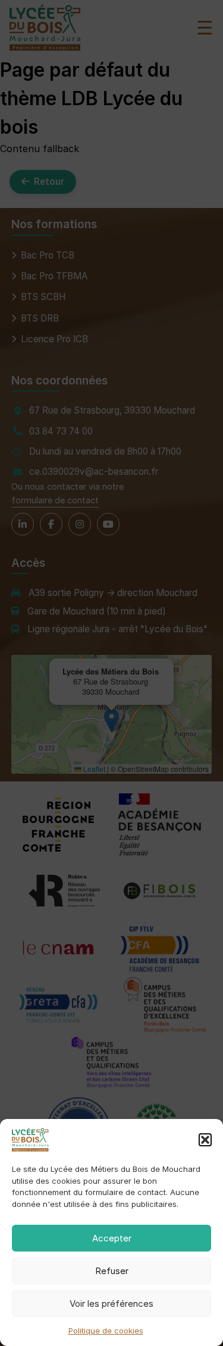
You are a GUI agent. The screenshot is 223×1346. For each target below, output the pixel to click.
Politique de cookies (105, 1330)
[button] (205, 1140)
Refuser (111, 1270)
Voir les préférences (111, 1303)
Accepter (111, 1238)
